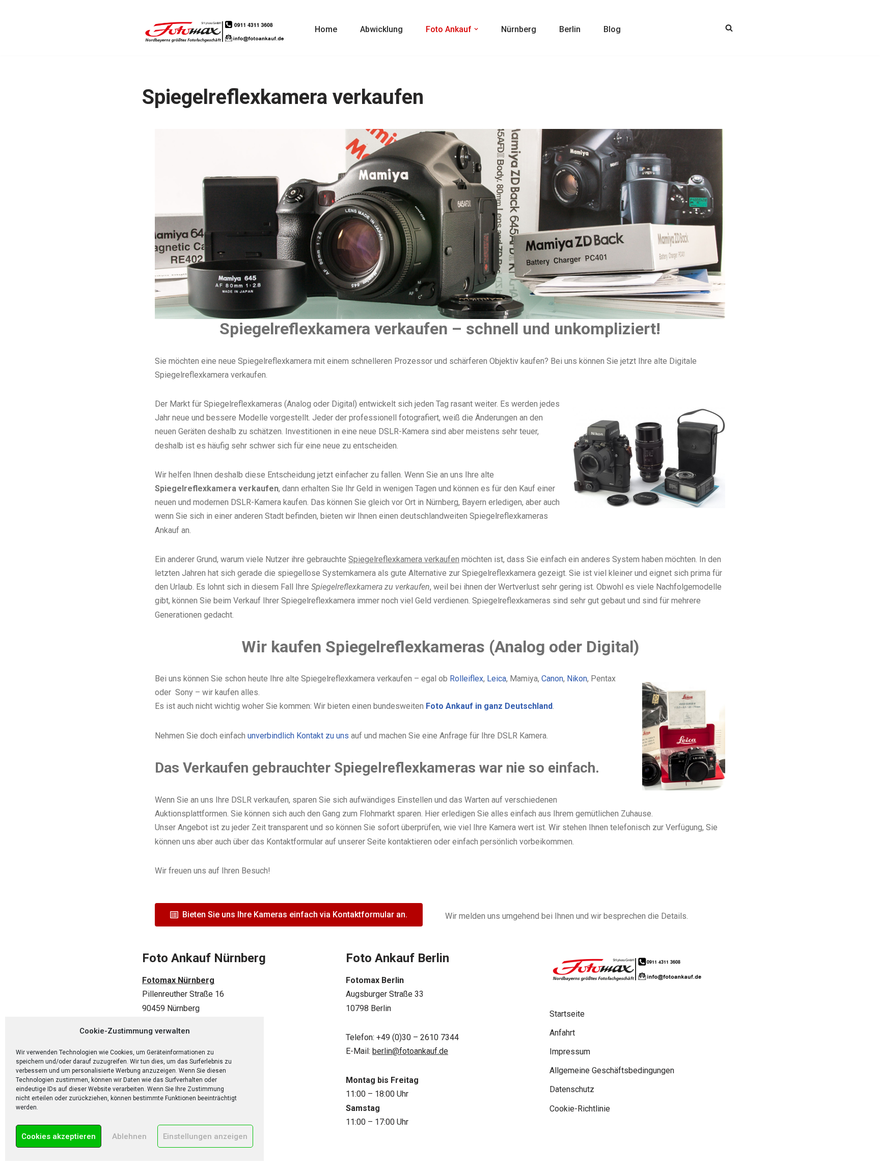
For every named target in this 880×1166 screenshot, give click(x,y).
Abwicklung (381, 29)
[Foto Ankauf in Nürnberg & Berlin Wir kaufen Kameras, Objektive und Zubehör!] (213, 28)
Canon (552, 678)
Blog (612, 29)
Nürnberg (518, 29)
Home (326, 29)
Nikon (577, 678)
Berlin (570, 29)
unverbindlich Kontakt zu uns (298, 735)
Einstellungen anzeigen (205, 1136)
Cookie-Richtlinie (579, 1109)
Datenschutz (571, 1089)
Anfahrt (562, 1033)
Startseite (567, 1014)
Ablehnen (129, 1136)
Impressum (569, 1051)
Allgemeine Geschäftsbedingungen (611, 1070)
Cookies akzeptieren (58, 1136)
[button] (476, 29)
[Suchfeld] (729, 28)
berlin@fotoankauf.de (410, 1051)
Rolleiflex (466, 678)
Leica (496, 678)
